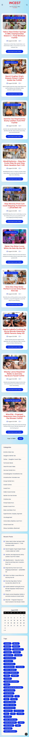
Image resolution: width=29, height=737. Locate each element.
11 (8, 620)
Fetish (7, 675)
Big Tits (16, 643)
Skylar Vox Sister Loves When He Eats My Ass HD (14, 247)
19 (11, 623)
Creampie (7, 652)
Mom (6, 699)
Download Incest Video (14, 51)
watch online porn (10, 731)
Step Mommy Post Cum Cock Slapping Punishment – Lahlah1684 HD (14, 206)
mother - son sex (9, 705)
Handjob (14, 675)
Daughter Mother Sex (10, 455)
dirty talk (18, 655)
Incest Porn (7, 488)
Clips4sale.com (18, 649)
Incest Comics (8, 485)
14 (17, 620)
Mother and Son (9, 708)
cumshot (16, 652)
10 (5, 620)
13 (14, 620)
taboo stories (9, 725)
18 (8, 623)
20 (14, 623)
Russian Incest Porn (9, 506)
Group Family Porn (9, 481)
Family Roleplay (9, 664)
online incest (18, 710)
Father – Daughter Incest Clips (12, 459)
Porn (6, 713)
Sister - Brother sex (10, 719)
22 (20, 623)
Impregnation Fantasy (11, 681)
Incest (7, 684)
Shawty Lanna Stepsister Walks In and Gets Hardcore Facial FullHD (14, 374)
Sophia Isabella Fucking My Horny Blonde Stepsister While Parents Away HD (14, 331)
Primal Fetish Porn (9, 503)
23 (24, 623)
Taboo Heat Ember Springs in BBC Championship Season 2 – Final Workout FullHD (14, 35)
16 (23, 620)
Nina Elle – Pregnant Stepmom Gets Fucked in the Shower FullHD (14, 416)
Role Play (7, 716)
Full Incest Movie (8, 463)
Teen (18, 725)
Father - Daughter (10, 669)
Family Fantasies (9, 658)
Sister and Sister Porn (10, 510)
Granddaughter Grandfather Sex (13, 474)
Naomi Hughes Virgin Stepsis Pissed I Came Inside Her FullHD (14, 78)
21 (17, 623)
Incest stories (9, 693)
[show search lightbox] (27, 5)
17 (5, 623)
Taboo (21, 722)
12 (11, 620)
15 (20, 620)
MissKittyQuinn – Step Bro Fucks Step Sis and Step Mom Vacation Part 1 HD (14, 163)
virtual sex (8, 728)
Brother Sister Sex (11, 62)
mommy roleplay (9, 702)
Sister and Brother (10, 722)
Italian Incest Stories (9, 492)
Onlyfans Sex (7, 499)
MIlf (17, 696)
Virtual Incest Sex (8, 524)
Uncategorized (8, 517)
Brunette (16, 646)
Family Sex (20, 667)
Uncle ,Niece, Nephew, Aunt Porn (13, 521)
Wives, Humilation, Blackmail (11, 528)
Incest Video (8, 696)
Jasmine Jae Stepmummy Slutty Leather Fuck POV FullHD (14, 121)
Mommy (14, 699)
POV (13, 713)
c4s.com (7, 649)
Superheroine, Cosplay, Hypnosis (13, 514)
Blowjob (7, 646)
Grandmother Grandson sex (12, 477)
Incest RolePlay (9, 690)
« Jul (5, 630)
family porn (8, 661)
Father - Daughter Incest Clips (14, 18)
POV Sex (20, 713)
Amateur (7, 643)
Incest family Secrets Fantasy (13, 687)
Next (20, 438)
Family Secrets (9, 667)
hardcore (7, 678)
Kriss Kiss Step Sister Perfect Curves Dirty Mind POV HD (14, 289)
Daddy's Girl (8, 655)
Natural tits (8, 710)
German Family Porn (9, 470)
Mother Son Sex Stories (12, 105)
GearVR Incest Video (9, 466)
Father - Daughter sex (11, 672)
